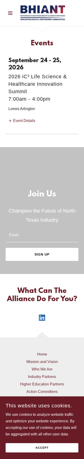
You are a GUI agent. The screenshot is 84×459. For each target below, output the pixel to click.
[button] (11, 13)
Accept (42, 447)
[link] (42, 13)
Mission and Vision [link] (42, 362)
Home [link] (42, 354)
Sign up (42, 254)
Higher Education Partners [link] (42, 384)
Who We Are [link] (42, 369)
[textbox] (42, 234)
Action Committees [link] (42, 392)
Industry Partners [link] (42, 377)
